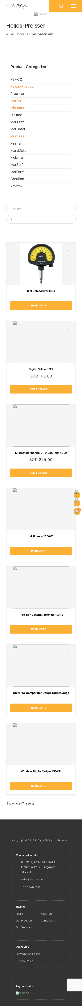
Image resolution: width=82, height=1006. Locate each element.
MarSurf (17, 164)
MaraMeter (19, 150)
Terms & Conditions (28, 954)
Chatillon (17, 178)
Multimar (17, 157)
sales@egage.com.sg (34, 879)
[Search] (61, 6)
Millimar (16, 143)
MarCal (16, 100)
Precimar (17, 93)
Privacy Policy (24, 960)
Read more (38, 305)
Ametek (16, 186)
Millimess (17, 136)
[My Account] (77, 495)
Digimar (16, 115)
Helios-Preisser (23, 86)
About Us (46, 914)
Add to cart (38, 389)
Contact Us (48, 920)
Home (19, 914)
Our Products (24, 920)
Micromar (18, 107)
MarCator (18, 129)
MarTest (17, 122)
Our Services (24, 927)
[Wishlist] (77, 503)
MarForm (17, 171)
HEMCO (16, 79)
